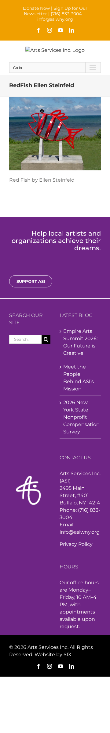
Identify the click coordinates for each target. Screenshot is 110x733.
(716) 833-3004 (66, 13)
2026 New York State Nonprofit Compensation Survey (80, 417)
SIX (68, 654)
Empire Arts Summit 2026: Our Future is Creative (80, 342)
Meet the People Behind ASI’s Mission (78, 378)
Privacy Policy (76, 544)
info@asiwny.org (55, 19)
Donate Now (36, 8)
